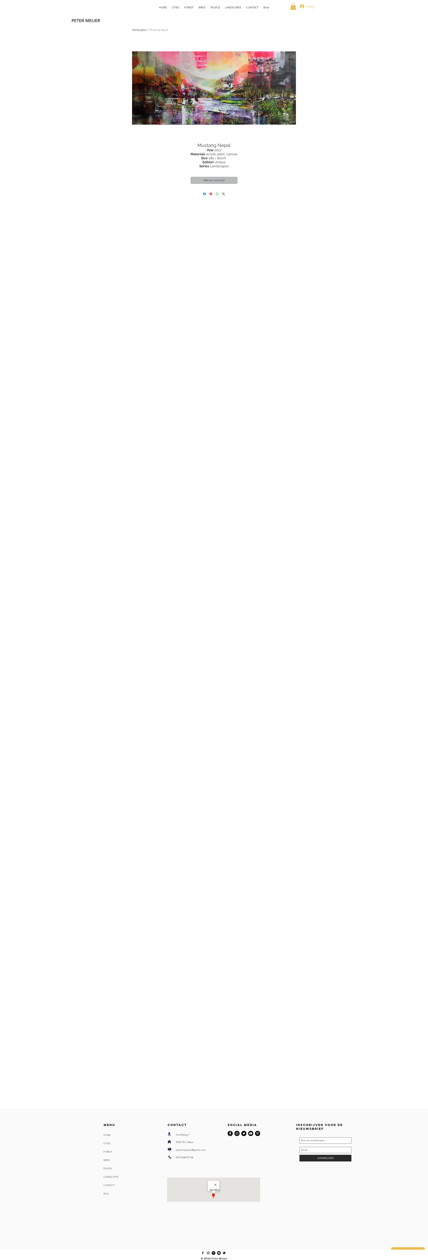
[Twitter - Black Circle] (243, 1133)
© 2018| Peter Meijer (214, 1258)
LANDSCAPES (111, 1176)
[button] (293, 6)
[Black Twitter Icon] (224, 1253)
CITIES (107, 1143)
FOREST (107, 1151)
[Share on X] (224, 194)
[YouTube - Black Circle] (250, 1133)
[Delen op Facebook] (204, 194)
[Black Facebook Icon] (203, 1253)
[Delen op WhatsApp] (217, 194)
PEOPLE (107, 1168)
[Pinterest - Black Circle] (257, 1133)
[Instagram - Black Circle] (237, 1133)
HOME (107, 1135)
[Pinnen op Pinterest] (211, 194)
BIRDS (106, 1160)
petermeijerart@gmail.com (191, 1149)
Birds (106, 1193)
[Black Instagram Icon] (208, 1253)
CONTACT (109, 1185)
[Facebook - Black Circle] (230, 1133)
